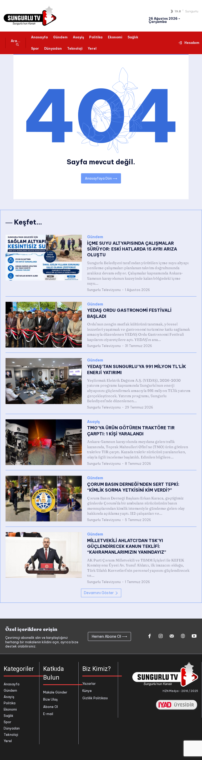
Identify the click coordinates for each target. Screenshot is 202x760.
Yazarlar (89, 684)
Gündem (95, 237)
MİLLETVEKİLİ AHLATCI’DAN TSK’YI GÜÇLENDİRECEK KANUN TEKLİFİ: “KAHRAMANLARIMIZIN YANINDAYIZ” (126, 546)
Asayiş (93, 422)
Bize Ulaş (50, 699)
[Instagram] (160, 636)
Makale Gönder (55, 692)
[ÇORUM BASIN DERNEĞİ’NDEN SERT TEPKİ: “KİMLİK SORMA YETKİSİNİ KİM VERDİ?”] (44, 498)
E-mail (48, 714)
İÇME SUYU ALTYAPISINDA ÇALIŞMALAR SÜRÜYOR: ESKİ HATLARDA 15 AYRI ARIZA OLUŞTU (132, 249)
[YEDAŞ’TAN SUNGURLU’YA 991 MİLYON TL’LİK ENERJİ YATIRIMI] (44, 381)
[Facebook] (149, 636)
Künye (87, 691)
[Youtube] (194, 636)
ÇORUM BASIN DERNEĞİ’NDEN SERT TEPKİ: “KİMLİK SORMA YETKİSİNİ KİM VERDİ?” (133, 487)
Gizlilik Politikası (95, 698)
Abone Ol (50, 707)
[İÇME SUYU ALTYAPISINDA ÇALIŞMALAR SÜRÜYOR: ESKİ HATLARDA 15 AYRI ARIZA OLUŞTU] (44, 257)
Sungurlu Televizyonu (104, 290)
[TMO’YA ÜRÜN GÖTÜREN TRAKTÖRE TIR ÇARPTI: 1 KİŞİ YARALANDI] (44, 442)
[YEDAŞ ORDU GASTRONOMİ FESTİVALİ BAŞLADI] (44, 325)
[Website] (183, 636)
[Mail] (172, 636)
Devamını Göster (99, 592)
